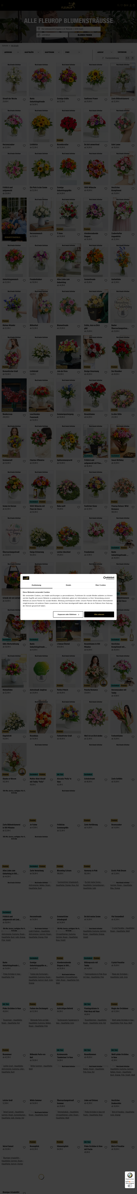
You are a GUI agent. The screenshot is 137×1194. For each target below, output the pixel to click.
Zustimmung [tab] (36, 585)
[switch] (130, 1186)
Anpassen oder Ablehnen (67, 614)
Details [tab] (68, 585)
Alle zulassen (99, 614)
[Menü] (133, 1172)
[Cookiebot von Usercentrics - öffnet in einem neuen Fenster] (105, 578)
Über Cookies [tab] (100, 585)
